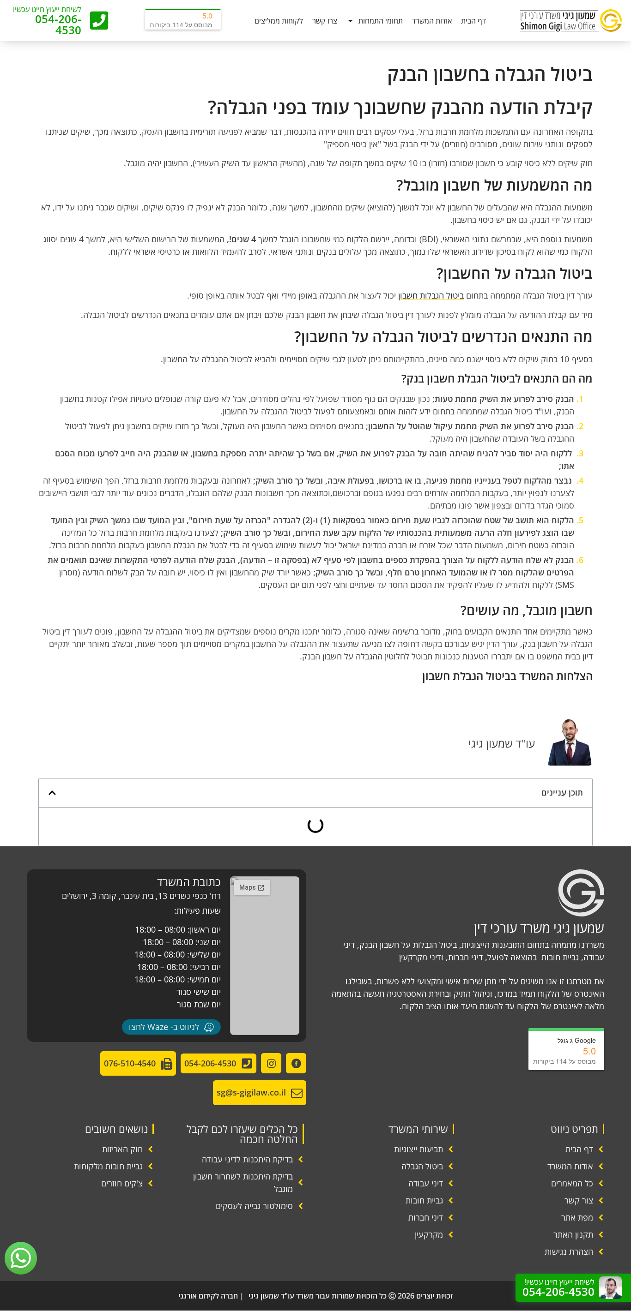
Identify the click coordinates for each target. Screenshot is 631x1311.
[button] (52, 793)
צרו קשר (324, 21)
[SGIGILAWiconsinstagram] (271, 1063)
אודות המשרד (432, 21)
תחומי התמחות (380, 21)
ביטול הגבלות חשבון (431, 295)
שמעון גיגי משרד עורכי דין (539, 927)
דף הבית (473, 21)
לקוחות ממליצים (279, 21)
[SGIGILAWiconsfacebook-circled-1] (296, 1063)
